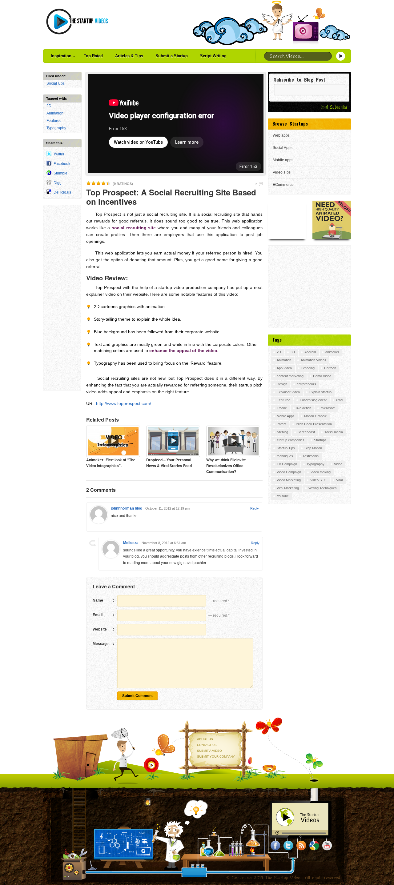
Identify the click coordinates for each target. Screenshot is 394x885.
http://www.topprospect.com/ (123, 403)
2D (48, 106)
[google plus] (314, 846)
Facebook (62, 164)
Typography (56, 128)
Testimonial (311, 456)
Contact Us (207, 745)
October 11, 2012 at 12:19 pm (167, 508)
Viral (339, 480)
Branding (308, 368)
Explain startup (320, 392)
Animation (54, 113)
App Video (284, 368)
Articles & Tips (129, 56)
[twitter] (288, 846)
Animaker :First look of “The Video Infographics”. (110, 462)
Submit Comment (137, 696)
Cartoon (330, 368)
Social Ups (55, 83)
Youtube (283, 496)
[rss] (301, 846)
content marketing (290, 376)
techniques (285, 456)
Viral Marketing (288, 488)
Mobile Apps (286, 416)
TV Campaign (287, 464)
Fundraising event (313, 400)
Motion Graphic (315, 416)
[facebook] (275, 846)
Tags (277, 339)
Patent (281, 424)
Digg (58, 183)
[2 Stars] (93, 183)
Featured (54, 120)
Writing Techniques (322, 488)
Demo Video (322, 376)
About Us (205, 739)
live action (303, 408)
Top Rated (93, 56)
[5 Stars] (108, 183)
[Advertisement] (62, 298)
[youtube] (327, 846)
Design (282, 384)
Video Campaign (289, 472)
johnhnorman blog (126, 508)
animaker (332, 352)
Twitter (59, 154)
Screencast (306, 432)
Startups (320, 440)
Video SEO (318, 480)
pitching (282, 432)
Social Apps (282, 148)
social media (333, 432)
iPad (339, 400)
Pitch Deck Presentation (314, 424)
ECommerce (283, 184)
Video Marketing (289, 480)
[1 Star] (88, 183)
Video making (321, 472)
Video (338, 464)
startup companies (290, 440)
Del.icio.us (62, 192)
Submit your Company (216, 756)
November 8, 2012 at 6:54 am (164, 543)
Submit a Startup (171, 56)
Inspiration (61, 56)
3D (293, 352)
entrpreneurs (306, 384)
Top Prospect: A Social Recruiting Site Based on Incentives (171, 196)
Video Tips (282, 172)
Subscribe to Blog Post (299, 79)
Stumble (60, 173)
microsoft (328, 408)
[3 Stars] (98, 183)
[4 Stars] (103, 183)
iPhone (282, 408)
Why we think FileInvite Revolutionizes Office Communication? (226, 465)
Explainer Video (288, 392)
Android (310, 352)
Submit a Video (209, 750)
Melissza (131, 543)
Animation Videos (313, 360)
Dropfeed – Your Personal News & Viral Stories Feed (169, 462)
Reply (254, 508)
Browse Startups (290, 123)
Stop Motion (313, 448)
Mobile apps (283, 160)
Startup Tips (286, 448)
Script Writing (213, 56)
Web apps (281, 135)
